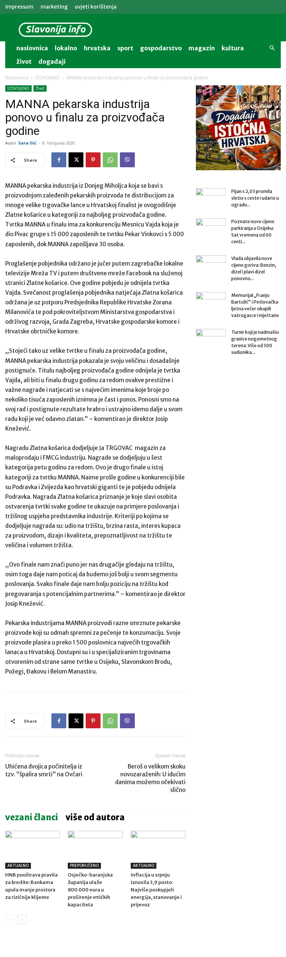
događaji (52, 61)
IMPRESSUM (19, 6)
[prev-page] (10, 919)
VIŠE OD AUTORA (95, 817)
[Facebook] (58, 159)
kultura (233, 48)
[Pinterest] (93, 159)
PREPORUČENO (84, 865)
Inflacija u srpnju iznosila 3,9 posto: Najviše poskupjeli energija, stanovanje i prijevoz (156, 890)
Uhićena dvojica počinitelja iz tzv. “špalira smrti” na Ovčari (43, 770)
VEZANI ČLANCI (31, 817)
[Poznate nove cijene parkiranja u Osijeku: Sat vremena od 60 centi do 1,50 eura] (211, 228)
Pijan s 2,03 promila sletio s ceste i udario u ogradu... (255, 197)
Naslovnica (16, 78)
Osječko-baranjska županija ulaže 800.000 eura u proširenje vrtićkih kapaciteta (90, 890)
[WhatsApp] (110, 159)
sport (125, 48)
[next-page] (21, 919)
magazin (201, 48)
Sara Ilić (27, 143)
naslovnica (32, 48)
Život (40, 88)
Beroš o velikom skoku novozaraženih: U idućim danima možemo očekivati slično (150, 778)
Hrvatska (97, 48)
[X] (76, 159)
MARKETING (54, 6)
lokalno (66, 48)
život (24, 61)
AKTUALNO (18, 865)
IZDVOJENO (47, 78)
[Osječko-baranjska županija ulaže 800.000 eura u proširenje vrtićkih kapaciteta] (95, 849)
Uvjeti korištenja (96, 6)
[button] (272, 48)
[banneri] (238, 127)
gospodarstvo (161, 48)
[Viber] (127, 159)
